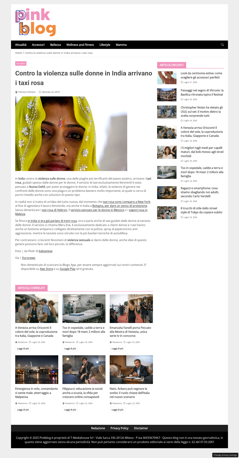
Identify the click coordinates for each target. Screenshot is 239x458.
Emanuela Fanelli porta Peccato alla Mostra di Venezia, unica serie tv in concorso (130, 332)
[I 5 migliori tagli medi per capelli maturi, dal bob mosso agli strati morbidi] (167, 152)
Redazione (98, 428)
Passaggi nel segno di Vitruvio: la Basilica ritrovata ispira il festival (202, 92)
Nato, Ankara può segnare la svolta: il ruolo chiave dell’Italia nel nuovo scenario (130, 393)
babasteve (45, 251)
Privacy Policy (119, 428)
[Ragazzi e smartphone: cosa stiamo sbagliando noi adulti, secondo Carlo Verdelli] (167, 192)
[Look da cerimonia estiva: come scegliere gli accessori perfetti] (167, 77)
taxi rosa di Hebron (54, 210)
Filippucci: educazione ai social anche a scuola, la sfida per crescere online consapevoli (82, 393)
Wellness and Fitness (80, 45)
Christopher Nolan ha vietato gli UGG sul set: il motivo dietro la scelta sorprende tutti (202, 112)
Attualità (20, 45)
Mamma (121, 45)
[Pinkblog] (35, 22)
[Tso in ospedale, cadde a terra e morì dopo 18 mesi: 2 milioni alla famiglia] (84, 308)
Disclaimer (141, 428)
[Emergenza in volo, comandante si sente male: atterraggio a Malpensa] (36, 369)
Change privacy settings (225, 454)
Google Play (67, 269)
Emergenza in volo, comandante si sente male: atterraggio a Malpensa (36, 393)
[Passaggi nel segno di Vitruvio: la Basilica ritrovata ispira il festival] (167, 94)
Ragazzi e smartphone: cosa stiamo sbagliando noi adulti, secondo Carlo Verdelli (200, 192)
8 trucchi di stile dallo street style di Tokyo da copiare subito (201, 210)
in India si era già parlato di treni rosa (52, 221)
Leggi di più (23, 348)
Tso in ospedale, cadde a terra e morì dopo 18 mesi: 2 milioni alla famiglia (83, 332)
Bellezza (55, 45)
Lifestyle (105, 45)
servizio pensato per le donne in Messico (97, 210)
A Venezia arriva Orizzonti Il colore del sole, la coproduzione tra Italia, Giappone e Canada (36, 332)
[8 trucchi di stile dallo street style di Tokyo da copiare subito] (167, 212)
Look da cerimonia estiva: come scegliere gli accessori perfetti (201, 75)
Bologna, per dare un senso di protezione (119, 206)
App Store (46, 269)
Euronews (28, 258)
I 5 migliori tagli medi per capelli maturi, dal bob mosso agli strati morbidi (202, 152)
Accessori (38, 45)
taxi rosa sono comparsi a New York (126, 202)
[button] (222, 45)
